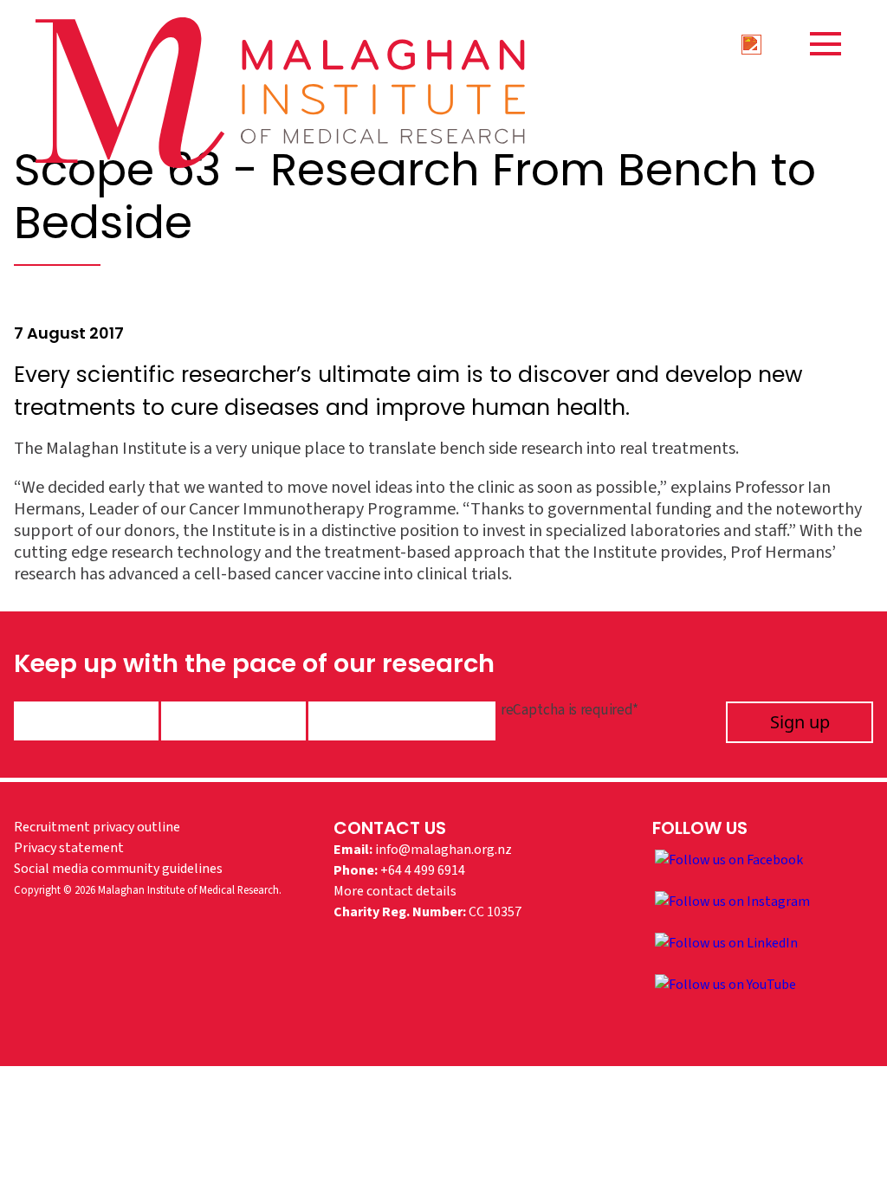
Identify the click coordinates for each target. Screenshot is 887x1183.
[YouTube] (725, 983)
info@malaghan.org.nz (443, 849)
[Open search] (751, 43)
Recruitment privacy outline (97, 827)
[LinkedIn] (726, 942)
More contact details (394, 891)
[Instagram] (732, 900)
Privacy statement (69, 847)
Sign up (800, 722)
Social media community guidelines (118, 868)
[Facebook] (729, 859)
